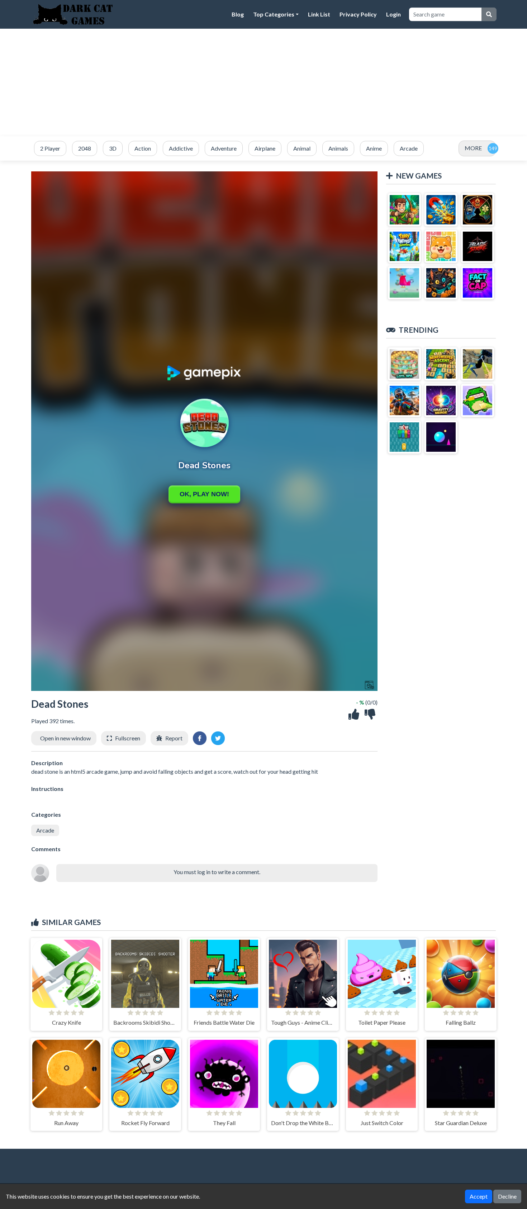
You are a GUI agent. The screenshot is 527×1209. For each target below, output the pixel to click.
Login (393, 14)
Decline (507, 1196)
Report (173, 738)
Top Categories (273, 14)
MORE (473, 147)
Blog (238, 14)
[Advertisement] (263, 82)
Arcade (45, 830)
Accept (479, 1196)
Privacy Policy (358, 14)
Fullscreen (127, 738)
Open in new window (65, 738)
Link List (319, 14)
